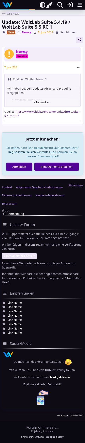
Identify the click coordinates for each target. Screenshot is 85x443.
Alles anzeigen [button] (42, 102)
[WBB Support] (7, 5)
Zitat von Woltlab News (28, 79)
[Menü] (80, 5)
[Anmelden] (70, 5)
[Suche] (60, 5)
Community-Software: (42, 437)
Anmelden (19, 167)
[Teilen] (79, 40)
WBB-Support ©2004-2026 (70, 415)
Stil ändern (75, 185)
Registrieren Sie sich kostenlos (29, 152)
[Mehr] (78, 67)
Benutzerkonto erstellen (57, 167)
